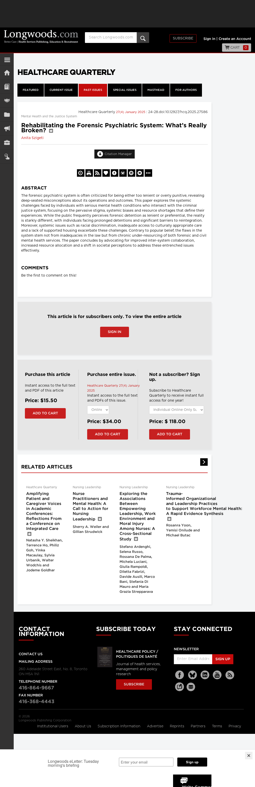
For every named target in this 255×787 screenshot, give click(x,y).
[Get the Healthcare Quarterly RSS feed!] (97, 173)
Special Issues (124, 90)
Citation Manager (118, 154)
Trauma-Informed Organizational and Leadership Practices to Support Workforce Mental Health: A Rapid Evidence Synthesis (204, 504)
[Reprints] (80, 173)
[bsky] (192, 675)
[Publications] (7, 114)
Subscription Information (119, 726)
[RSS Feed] (230, 675)
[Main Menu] (7, 61)
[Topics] (7, 86)
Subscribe (183, 38)
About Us (83, 726)
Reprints (177, 726)
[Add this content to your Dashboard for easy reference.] (106, 173)
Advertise (155, 726)
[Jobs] (7, 142)
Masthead (155, 90)
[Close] (249, 755)
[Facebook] (180, 675)
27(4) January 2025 (131, 112)
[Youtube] (217, 675)
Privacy (235, 726)
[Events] (7, 100)
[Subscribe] (7, 156)
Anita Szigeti (32, 138)
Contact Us (31, 654)
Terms (217, 726)
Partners (198, 726)
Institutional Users (53, 726)
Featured (31, 90)
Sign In (114, 331)
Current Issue (61, 90)
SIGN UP (222, 659)
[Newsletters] (191, 686)
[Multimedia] (7, 128)
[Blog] (179, 689)
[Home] (7, 72)
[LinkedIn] (205, 675)
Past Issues (93, 90)
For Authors (186, 90)
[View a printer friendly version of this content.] (89, 173)
